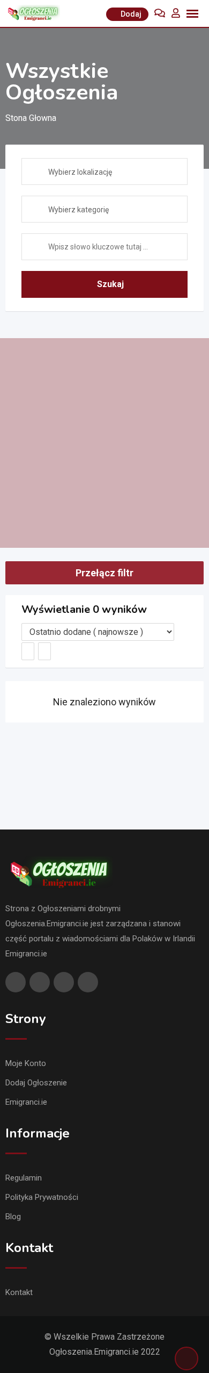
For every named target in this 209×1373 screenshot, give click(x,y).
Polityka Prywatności (41, 1197)
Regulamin (23, 1178)
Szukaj (110, 284)
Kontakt (19, 1292)
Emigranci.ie (26, 1102)
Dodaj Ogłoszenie (36, 1083)
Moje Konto (25, 1063)
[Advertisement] (104, 443)
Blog (13, 1216)
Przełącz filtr (104, 572)
